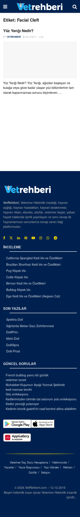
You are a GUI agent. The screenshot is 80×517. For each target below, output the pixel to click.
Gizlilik (33, 472)
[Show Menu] (5, 6)
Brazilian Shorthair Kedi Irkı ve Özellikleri (33, 264)
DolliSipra (12, 345)
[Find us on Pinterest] (25, 237)
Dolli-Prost (13, 351)
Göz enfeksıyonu (17, 394)
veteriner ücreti (16, 380)
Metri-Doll (12, 338)
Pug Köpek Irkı (16, 270)
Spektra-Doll (14, 319)
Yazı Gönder (51, 467)
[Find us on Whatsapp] (48, 237)
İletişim (45, 472)
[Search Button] (75, 6)
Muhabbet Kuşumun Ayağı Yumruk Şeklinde (35, 385)
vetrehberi (14, 36)
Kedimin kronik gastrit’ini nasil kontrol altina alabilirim (41, 409)
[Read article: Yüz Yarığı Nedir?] (40, 60)
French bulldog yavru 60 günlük (27, 375)
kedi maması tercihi (19, 389)
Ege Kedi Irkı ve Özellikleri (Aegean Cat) (33, 296)
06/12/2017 (31, 36)
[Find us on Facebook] (4, 237)
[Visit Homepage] (40, 6)
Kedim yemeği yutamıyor (22, 404)
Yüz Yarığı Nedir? (18, 30)
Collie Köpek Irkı (17, 277)
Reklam (68, 467)
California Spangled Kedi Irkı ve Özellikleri (34, 258)
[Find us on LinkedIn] (18, 237)
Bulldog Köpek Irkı (18, 290)
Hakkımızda (59, 462)
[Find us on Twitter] (11, 237)
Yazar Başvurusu (28, 467)
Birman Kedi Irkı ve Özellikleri (25, 283)
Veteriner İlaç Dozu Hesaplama (29, 462)
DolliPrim (12, 332)
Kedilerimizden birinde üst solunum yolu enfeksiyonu (41, 399)
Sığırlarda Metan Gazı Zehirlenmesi (30, 326)
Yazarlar (9, 467)
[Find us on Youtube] (33, 237)
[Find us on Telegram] (55, 237)
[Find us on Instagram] (40, 237)
